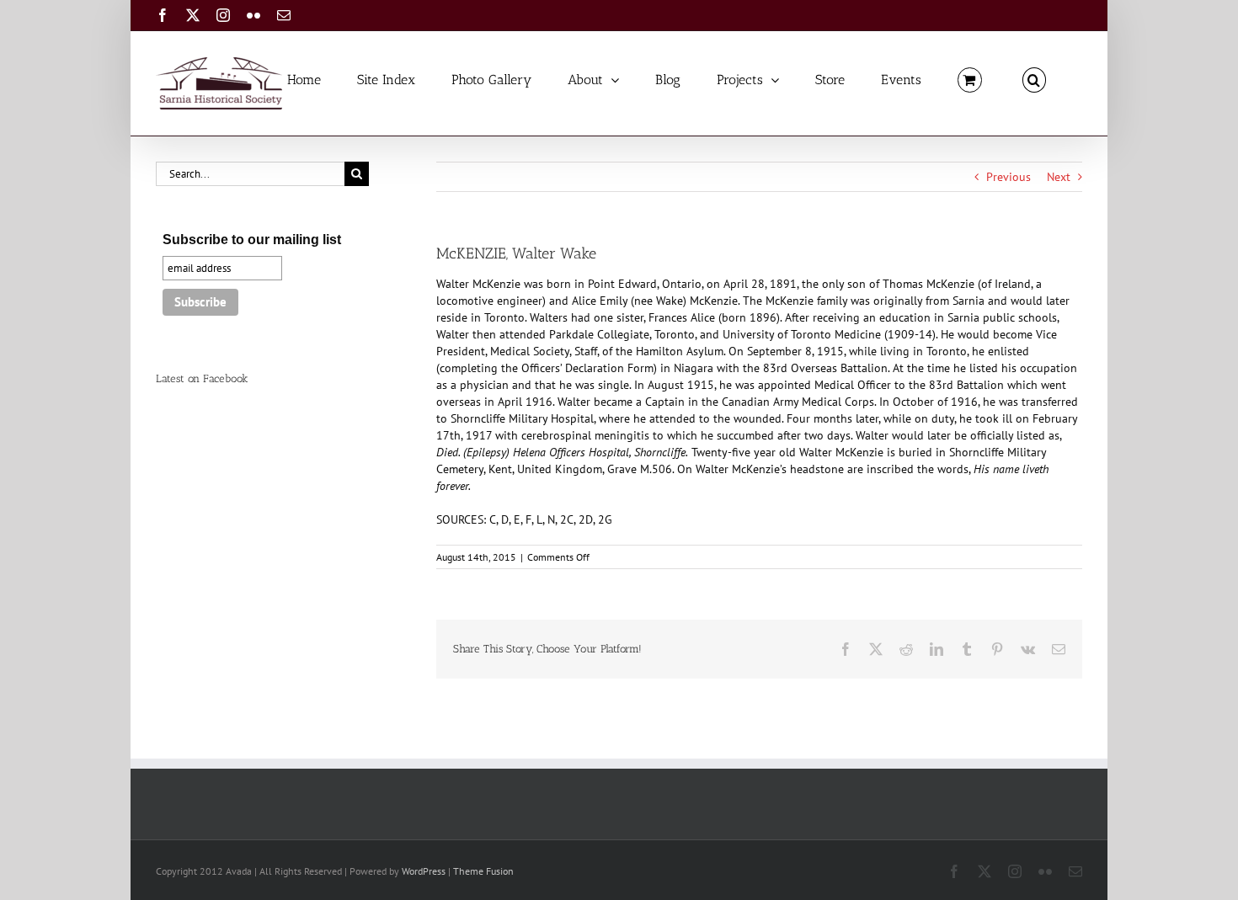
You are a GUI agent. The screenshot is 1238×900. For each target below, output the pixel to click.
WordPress (424, 871)
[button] (1034, 78)
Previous (1008, 176)
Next (1058, 176)
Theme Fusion (483, 871)
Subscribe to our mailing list (252, 239)
